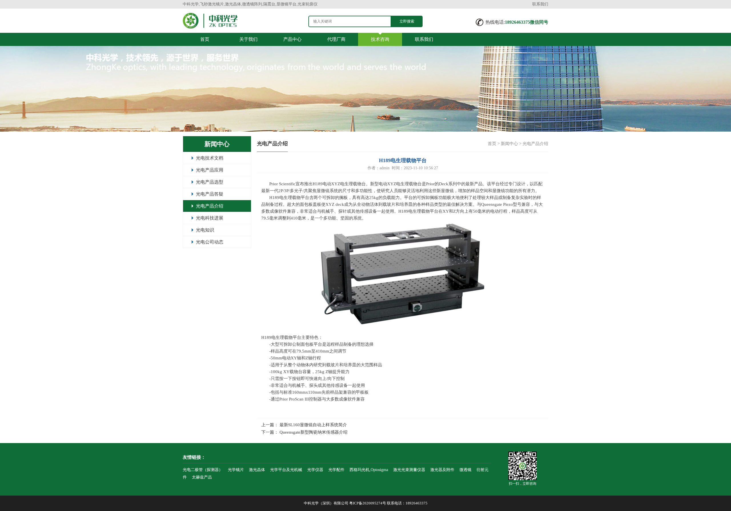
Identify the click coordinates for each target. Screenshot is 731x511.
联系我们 (540, 4)
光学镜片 (236, 470)
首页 (204, 39)
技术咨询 (380, 39)
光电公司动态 (209, 242)
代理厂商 (336, 39)
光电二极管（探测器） (203, 470)
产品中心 (292, 39)
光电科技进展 (209, 218)
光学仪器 (315, 470)
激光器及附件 (442, 470)
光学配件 (336, 470)
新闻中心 (509, 143)
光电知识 (205, 230)
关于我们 (248, 39)
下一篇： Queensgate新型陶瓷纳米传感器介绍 (304, 432)
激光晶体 (257, 470)
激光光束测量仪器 (409, 470)
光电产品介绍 (209, 206)
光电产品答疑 (209, 194)
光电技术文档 (209, 158)
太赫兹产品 (202, 477)
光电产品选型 (209, 182)
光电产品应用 (209, 170)
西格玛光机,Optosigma (369, 470)
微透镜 (465, 470)
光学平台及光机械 (286, 470)
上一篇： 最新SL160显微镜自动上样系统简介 (304, 425)
